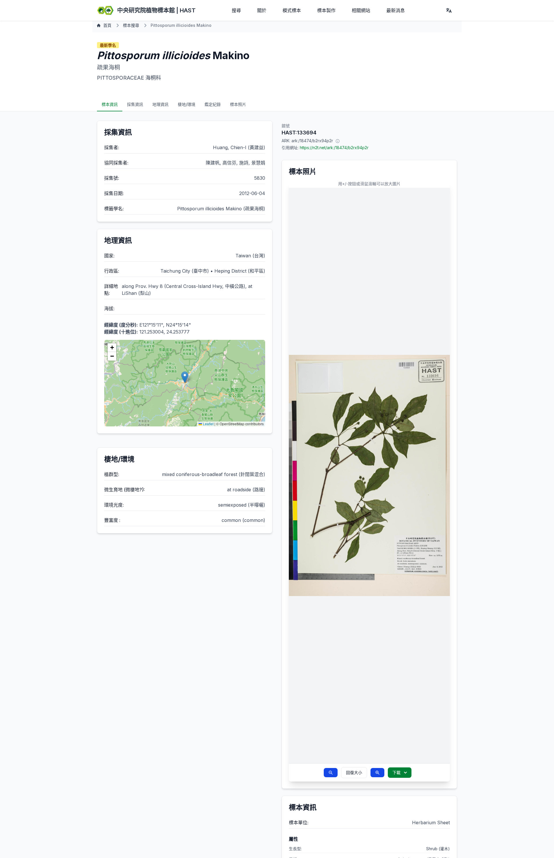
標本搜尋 (131, 25)
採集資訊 (135, 104)
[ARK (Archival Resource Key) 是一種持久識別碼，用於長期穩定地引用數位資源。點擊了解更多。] (337, 141)
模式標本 (291, 10)
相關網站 (361, 10)
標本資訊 (110, 104)
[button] (184, 377)
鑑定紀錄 (213, 104)
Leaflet (208, 423)
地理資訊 (160, 104)
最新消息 (395, 10)
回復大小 (354, 772)
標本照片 (238, 104)
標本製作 (326, 10)
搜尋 (236, 10)
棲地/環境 (186, 104)
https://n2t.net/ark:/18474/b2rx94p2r (334, 147)
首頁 (107, 25)
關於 (261, 10)
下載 (396, 772)
